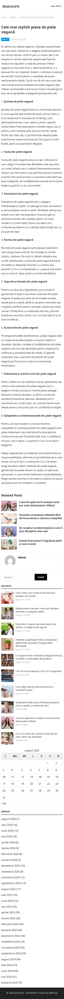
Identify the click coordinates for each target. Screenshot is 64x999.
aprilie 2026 (8, 842)
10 (4, 777)
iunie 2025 (7, 901)
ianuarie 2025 (9, 930)
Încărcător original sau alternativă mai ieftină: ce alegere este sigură (36, 625)
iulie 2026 (6, 825)
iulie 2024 (6, 965)
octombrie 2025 (10, 877)
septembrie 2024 (11, 953)
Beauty (13, 17)
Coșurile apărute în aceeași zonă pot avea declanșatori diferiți (39, 503)
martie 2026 (8, 848)
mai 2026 (6, 836)
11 (12, 777)
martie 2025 (8, 918)
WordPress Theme (35, 992)
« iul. (4, 803)
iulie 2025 (6, 895)
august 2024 (8, 959)
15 (48, 777)
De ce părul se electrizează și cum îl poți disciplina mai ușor (40, 529)
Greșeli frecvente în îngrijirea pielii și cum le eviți (40, 542)
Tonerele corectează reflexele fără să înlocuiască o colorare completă (40, 516)
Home (4, 17)
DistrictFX (10, 6)
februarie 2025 (9, 924)
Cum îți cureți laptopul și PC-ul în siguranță (38, 671)
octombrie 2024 (10, 947)
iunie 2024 (7, 971)
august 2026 (8, 819)
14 (40, 777)
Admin (22, 557)
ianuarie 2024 (9, 982)
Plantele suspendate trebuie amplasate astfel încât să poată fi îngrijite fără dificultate (36, 642)
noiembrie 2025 (10, 871)
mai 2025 (6, 906)
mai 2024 (6, 977)
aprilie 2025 (8, 912)
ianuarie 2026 (9, 860)
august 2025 (8, 889)
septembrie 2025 (11, 883)
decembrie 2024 (10, 936)
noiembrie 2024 (10, 941)
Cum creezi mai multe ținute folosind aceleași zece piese (35, 594)
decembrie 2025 (10, 865)
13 (31, 777)
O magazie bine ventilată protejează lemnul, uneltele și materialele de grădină (39, 657)
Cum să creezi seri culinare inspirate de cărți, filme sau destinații (36, 735)
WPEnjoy (53, 992)
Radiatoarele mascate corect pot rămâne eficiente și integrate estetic (37, 610)
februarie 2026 (9, 854)
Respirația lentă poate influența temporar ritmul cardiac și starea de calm (37, 704)
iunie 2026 (7, 830)
